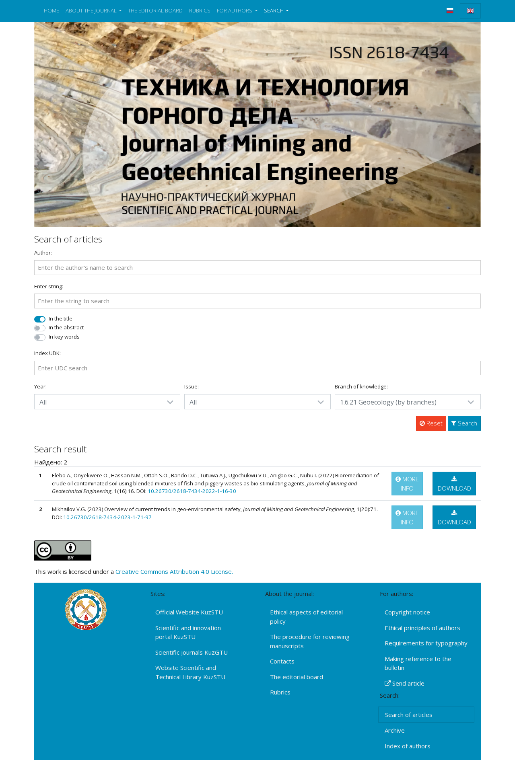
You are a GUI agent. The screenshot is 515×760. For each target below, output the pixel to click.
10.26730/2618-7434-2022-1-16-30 (192, 491)
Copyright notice (407, 612)
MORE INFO (410, 483)
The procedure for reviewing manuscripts (310, 641)
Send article (407, 683)
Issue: (191, 386)
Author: (43, 252)
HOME (51, 10)
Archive (395, 730)
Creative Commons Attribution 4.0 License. (174, 571)
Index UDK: (47, 353)
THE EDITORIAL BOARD (155, 10)
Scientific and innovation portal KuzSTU (188, 632)
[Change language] (450, 10)
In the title (60, 318)
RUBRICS (199, 10)
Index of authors (408, 746)
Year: (40, 386)
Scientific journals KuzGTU (191, 652)
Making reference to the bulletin (418, 663)
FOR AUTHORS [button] (235, 10)
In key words (64, 336)
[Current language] (470, 10)
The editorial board (296, 677)
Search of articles (409, 715)
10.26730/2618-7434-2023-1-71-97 (107, 517)
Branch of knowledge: (361, 386)
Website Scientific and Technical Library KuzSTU (190, 672)
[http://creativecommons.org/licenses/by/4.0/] (62, 550)
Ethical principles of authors (422, 628)
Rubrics (280, 692)
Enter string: (48, 286)
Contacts (282, 661)
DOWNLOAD (454, 488)
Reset (434, 423)
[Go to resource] (257, 124)
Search (466, 423)
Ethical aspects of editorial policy (306, 616)
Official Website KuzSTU (189, 612)
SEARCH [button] (274, 10)
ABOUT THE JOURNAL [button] (92, 10)
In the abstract (66, 327)
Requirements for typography (426, 643)
